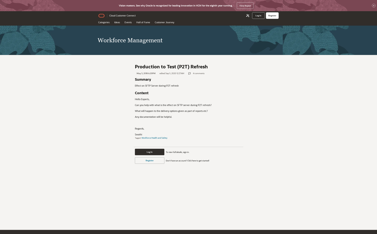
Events (128, 22)
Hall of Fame (143, 22)
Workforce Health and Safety (154, 137)
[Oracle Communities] (247, 15)
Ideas (117, 22)
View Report (245, 5)
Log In (150, 152)
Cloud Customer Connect (122, 15)
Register (150, 160)
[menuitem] (258, 15)
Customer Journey (164, 22)
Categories (104, 22)
